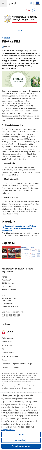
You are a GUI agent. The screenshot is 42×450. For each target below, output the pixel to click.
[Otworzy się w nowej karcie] (3, 315)
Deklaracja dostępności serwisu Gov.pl (17, 364)
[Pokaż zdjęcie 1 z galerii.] (11, 252)
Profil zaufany (7, 345)
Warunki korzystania (10, 356)
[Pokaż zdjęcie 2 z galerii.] (30, 252)
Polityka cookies (8, 338)
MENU (20, 30)
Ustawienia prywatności (11, 367)
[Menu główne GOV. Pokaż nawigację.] (3, 3)
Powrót (7, 38)
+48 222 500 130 (8, 301)
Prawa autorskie (8, 353)
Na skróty (6, 324)
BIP (3, 349)
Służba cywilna (7, 342)
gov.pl (10, 332)
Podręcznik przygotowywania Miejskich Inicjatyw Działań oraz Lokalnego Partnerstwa (20, 230)
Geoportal (6, 360)
